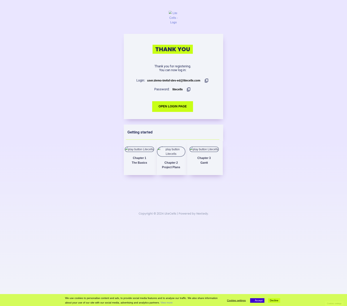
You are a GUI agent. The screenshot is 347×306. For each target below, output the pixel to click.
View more (166, 302)
